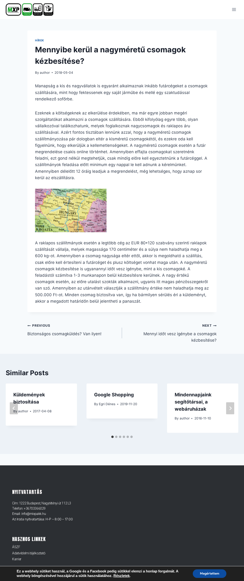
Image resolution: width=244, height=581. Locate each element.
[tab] (112, 437)
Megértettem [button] (209, 573)
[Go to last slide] (14, 408)
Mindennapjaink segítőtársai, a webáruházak (193, 402)
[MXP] (31, 9)
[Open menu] (233, 9)
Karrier (16, 559)
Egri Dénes (107, 404)
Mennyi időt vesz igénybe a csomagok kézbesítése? (180, 333)
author (45, 72)
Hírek (39, 40)
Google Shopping (114, 395)
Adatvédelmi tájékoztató (29, 553)
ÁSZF (16, 547)
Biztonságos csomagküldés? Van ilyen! (64, 330)
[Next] (230, 408)
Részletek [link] (121, 576)
